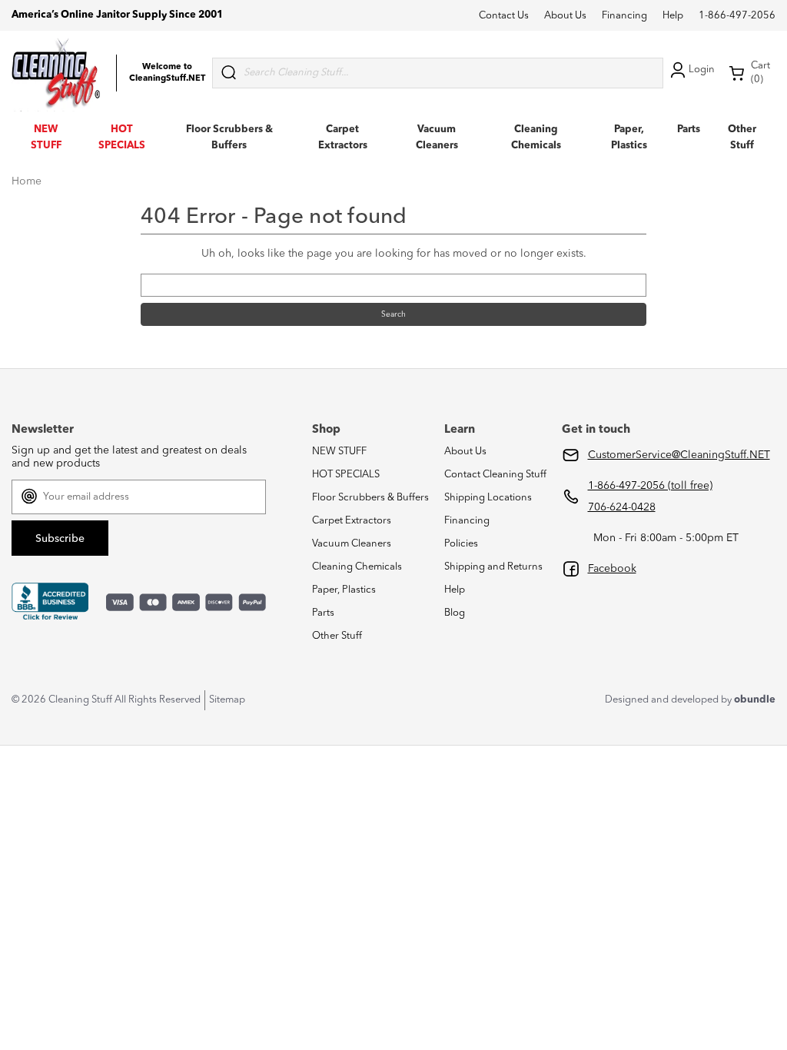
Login (702, 70)
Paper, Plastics (344, 590)
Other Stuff (337, 636)
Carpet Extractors (351, 521)
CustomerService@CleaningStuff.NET (679, 455)
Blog (454, 613)
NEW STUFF (339, 452)
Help (672, 16)
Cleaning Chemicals (357, 567)
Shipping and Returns (493, 567)
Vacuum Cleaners (351, 544)
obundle (754, 700)
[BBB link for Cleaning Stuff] (50, 601)
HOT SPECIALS (346, 475)
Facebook (612, 568)
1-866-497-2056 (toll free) (650, 485)
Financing (624, 16)
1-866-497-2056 (737, 16)
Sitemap (227, 700)
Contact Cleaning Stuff (495, 475)
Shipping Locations (488, 498)
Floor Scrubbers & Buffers (370, 498)
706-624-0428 (622, 507)
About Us (565, 16)
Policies (461, 544)
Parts (688, 130)
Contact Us (504, 16)
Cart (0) (760, 73)
